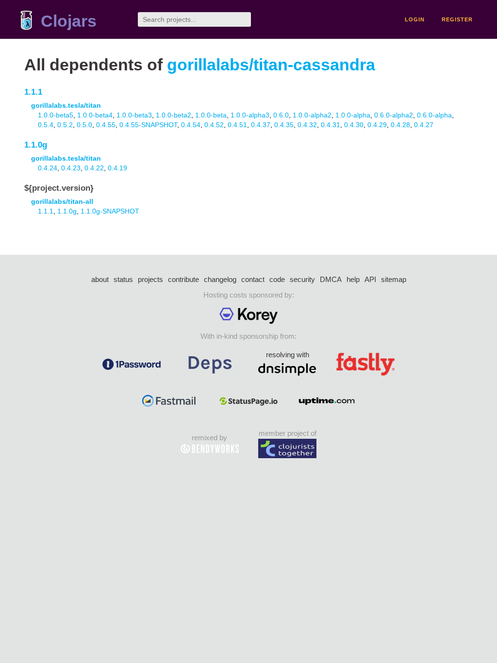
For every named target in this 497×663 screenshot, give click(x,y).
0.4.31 (330, 125)
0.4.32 (307, 125)
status (123, 279)
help (353, 279)
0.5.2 (65, 125)
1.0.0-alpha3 (250, 115)
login (415, 19)
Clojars (69, 21)
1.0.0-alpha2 (312, 115)
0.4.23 (71, 168)
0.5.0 (84, 125)
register (457, 19)
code (277, 279)
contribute (183, 279)
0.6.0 (281, 115)
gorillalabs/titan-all (62, 201)
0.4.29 (377, 125)
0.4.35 (284, 125)
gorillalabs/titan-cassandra (271, 65)
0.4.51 (237, 125)
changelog (220, 279)
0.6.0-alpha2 (393, 115)
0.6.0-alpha (434, 115)
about (100, 279)
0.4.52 (214, 125)
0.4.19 (117, 168)
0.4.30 (354, 125)
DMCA (331, 279)
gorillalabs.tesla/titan (66, 105)
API (370, 279)
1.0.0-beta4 (95, 115)
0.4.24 (47, 168)
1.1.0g (35, 144)
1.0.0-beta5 (55, 115)
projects (150, 279)
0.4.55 (106, 125)
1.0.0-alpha (352, 115)
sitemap (393, 279)
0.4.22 (94, 168)
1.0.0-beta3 (134, 115)
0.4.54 (190, 125)
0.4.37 (260, 125)
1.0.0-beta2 (173, 115)
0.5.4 (45, 125)
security (302, 279)
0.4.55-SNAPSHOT (148, 125)
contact (253, 279)
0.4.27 (423, 125)
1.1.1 (33, 92)
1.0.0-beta (211, 115)
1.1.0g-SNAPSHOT (110, 211)
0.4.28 (400, 125)
